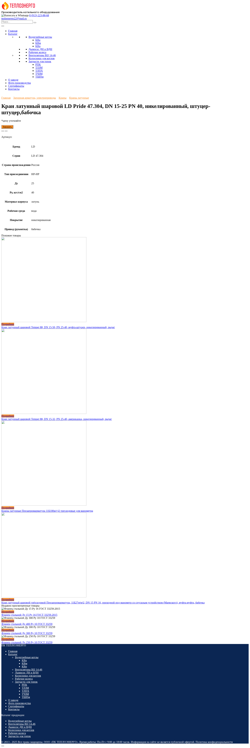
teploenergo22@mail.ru (14, 18)
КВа (37, 40)
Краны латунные (79, 97)
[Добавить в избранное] (2, 131)
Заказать (7, 127)
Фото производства (19, 82)
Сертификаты (16, 85)
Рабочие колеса (37, 52)
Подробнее (7, 324)
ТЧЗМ (39, 73)
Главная (12, 30)
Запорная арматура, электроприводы (34, 97)
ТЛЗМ (39, 67)
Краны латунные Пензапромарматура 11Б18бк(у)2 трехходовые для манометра (47, 510)
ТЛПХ (39, 70)
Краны (62, 97)
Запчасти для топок (40, 61)
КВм (38, 43)
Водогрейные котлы (40, 37)
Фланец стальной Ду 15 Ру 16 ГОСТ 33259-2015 (29, 614)
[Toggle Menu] (2, 26)
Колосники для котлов (42, 58)
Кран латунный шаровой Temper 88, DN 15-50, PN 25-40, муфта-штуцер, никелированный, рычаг (58, 327)
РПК (38, 64)
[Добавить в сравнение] (6, 131)
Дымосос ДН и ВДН (40, 49)
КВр (37, 46)
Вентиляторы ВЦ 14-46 (42, 55)
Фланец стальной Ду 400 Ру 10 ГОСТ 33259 (26, 624)
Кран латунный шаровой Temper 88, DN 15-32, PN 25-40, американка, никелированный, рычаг (56, 419)
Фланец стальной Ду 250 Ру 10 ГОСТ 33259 (26, 642)
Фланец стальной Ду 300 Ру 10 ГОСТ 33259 (26, 633)
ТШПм (39, 76)
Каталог (13, 33)
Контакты (14, 89)
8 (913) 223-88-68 (39, 15)
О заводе (13, 79)
